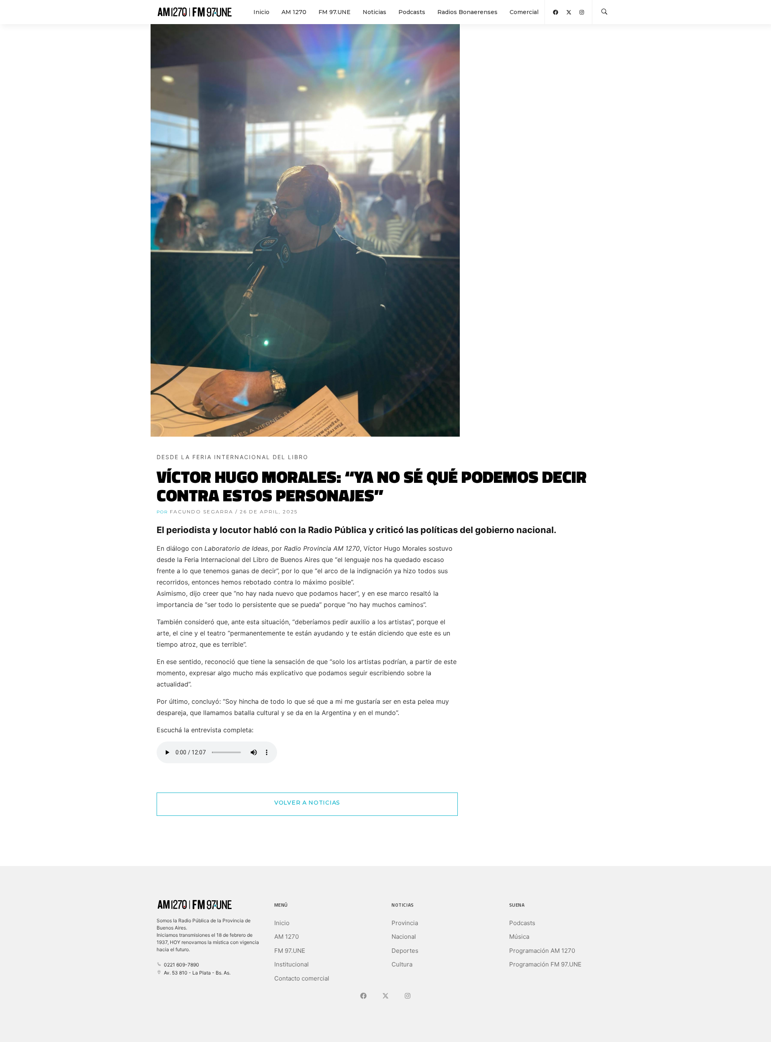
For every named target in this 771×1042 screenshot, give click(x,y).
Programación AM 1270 (542, 950)
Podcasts (411, 12)
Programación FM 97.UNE (545, 964)
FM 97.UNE (334, 12)
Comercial (524, 12)
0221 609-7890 (180, 965)
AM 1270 (293, 12)
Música (519, 936)
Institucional (291, 964)
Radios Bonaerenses (467, 12)
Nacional (404, 936)
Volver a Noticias (307, 802)
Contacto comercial (301, 978)
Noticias (374, 12)
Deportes (405, 950)
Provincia (405, 923)
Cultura (402, 964)
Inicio (261, 12)
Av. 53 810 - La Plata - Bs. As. (195, 973)
